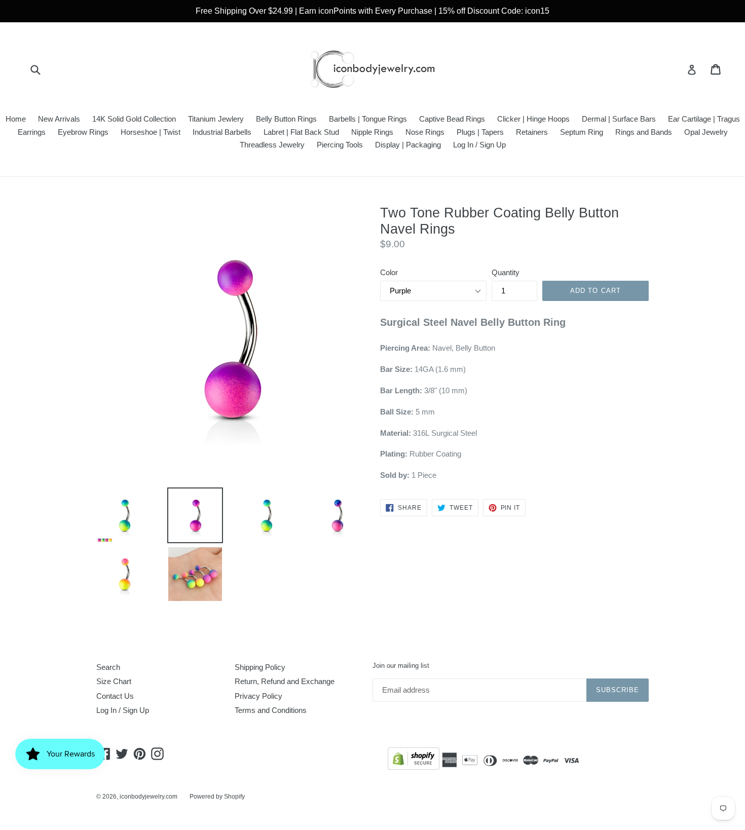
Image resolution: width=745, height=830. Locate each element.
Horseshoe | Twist (150, 132)
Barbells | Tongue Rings (368, 119)
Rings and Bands (643, 132)
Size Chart (113, 681)
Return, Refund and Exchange (284, 681)
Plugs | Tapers (480, 132)
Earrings (32, 132)
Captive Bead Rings (452, 119)
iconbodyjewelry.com (148, 796)
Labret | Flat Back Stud (301, 132)
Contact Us (115, 696)
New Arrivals (59, 119)
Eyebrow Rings (83, 132)
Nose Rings (424, 132)
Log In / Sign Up (479, 144)
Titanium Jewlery (216, 119)
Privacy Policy (258, 696)
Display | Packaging (408, 144)
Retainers (532, 132)
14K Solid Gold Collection (134, 119)
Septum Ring (581, 132)
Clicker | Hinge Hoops (533, 119)
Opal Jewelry (706, 132)
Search (108, 667)
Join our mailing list (400, 665)
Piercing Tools (340, 144)
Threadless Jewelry (272, 144)
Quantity (505, 272)
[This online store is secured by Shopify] (413, 760)
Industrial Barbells (222, 132)
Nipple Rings (372, 132)
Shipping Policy (260, 667)
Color (389, 272)
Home (16, 119)
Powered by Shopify (217, 796)
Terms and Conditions (271, 710)
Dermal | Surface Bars (619, 119)
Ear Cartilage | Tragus (704, 119)
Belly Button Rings (286, 119)
